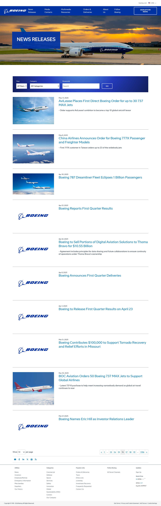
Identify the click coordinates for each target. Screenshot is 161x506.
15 (119, 452)
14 (115, 452)
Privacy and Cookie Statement (130, 503)
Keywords (66, 81)
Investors (18, 475)
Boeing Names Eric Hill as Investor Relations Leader (96, 419)
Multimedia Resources (65, 11)
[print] (31, 459)
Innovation (50, 486)
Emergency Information (23, 481)
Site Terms (117, 503)
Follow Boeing (117, 10)
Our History (19, 489)
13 (111, 452)
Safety (49, 483)
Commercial (51, 472)
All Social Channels (113, 472)
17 (126, 452)
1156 (142, 452)
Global (49, 489)
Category (33, 81)
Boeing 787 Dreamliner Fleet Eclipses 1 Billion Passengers (100, 177)
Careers (49, 495)
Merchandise (19, 483)
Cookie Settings (152, 503)
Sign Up (138, 472)
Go (107, 86)
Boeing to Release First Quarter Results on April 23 (96, 309)
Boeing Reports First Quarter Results (86, 208)
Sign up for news (145, 11)
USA (153, 3)
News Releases (32, 10)
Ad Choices (143, 503)
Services (49, 481)
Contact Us (80, 489)
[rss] (35, 459)
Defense (49, 475)
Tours (78, 475)
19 (134, 452)
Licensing (79, 481)
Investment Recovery (83, 483)
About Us (104, 11)
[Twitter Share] (27, 459)
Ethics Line (79, 478)
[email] (15, 459)
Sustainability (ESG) (53, 492)
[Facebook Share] (19, 459)
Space (49, 478)
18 (130, 452)
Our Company (51, 497)
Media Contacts (48, 10)
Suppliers (18, 486)
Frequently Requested (83, 486)
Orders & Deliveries (86, 11)
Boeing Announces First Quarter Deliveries (90, 275)
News (17, 472)
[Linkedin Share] (23, 459)
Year (18, 81)
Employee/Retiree (21, 478)
